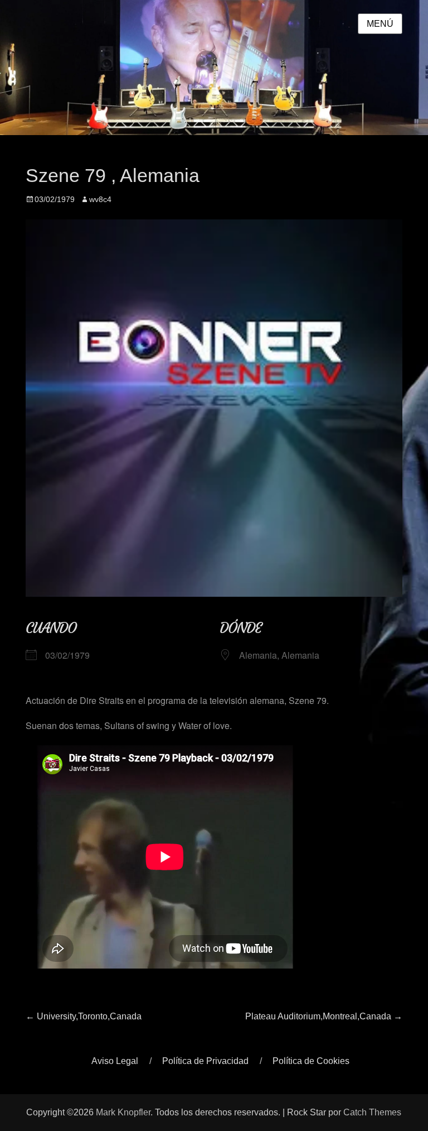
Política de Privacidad (205, 1061)
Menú (380, 23)
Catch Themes (372, 1112)
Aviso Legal (114, 1061)
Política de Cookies (311, 1061)
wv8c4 (100, 199)
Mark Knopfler (123, 1112)
